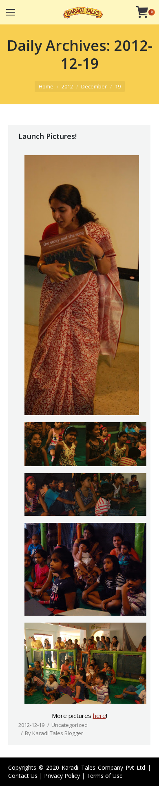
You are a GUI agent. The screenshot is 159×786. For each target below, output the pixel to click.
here (99, 715)
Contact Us (23, 775)
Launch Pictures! (47, 136)
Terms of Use (104, 775)
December (94, 86)
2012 (67, 86)
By (54, 733)
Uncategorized (69, 725)
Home (46, 86)
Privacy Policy (62, 775)
